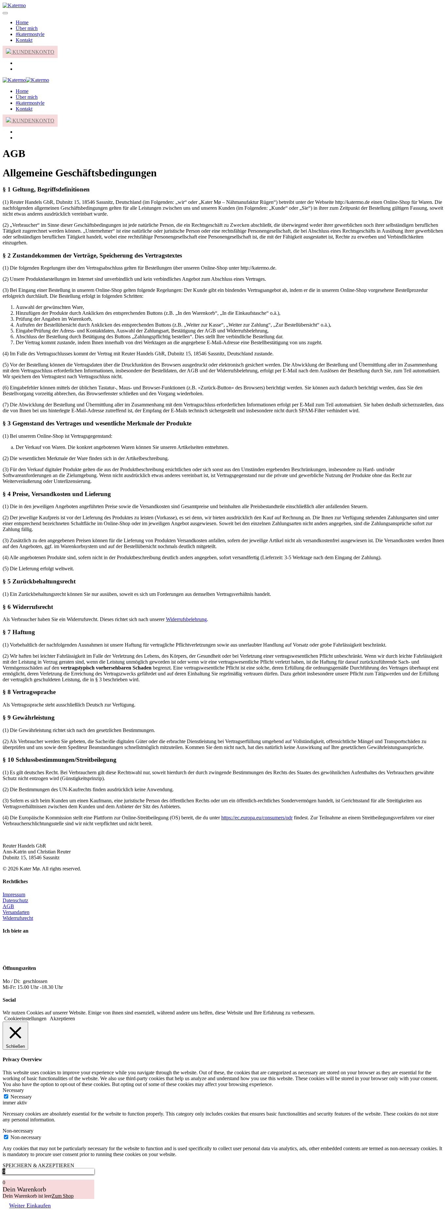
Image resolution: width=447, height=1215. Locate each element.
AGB (8, 906)
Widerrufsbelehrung (186, 619)
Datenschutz (15, 900)
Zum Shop (63, 1196)
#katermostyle (30, 34)
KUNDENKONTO (32, 52)
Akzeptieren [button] (62, 1018)
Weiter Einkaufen (30, 1205)
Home (22, 22)
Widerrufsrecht (18, 918)
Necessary (21, 1096)
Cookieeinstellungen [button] (25, 1018)
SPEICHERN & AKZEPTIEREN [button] (38, 1165)
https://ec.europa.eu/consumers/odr (257, 817)
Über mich (27, 28)
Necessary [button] (13, 1090)
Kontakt (24, 40)
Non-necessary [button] (18, 1131)
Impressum (14, 894)
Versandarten (16, 912)
